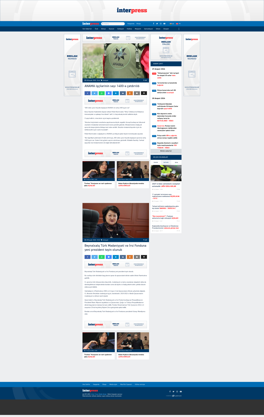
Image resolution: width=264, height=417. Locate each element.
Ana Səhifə (86, 384)
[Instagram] (177, 391)
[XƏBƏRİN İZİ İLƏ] (91, 23)
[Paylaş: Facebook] (88, 93)
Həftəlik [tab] (166, 162)
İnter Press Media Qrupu (98, 394)
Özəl (96, 29)
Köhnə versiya (140, 384)
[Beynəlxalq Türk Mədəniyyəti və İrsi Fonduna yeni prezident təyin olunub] (115, 220)
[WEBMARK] (174, 395)
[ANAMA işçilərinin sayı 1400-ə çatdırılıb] (115, 60)
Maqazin (138, 29)
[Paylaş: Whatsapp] (102, 93)
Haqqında (130, 24)
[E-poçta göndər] (137, 93)
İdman (158, 29)
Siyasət (111, 29)
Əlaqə (138, 24)
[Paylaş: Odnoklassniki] (130, 93)
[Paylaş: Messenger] (109, 93)
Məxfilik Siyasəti (126, 384)
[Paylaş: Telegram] (116, 93)
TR (179, 23)
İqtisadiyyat (148, 29)
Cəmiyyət (120, 29)
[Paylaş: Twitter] (95, 93)
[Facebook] (170, 391)
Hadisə (129, 29)
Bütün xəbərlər (166, 151)
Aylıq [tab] (176, 162)
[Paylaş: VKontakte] (123, 93)
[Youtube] (181, 391)
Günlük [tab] (156, 162)
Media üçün (113, 384)
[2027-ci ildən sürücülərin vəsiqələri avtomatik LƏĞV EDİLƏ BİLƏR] (166, 173)
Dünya (103, 29)
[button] (144, 93)
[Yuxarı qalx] (258, 411)
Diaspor (166, 29)
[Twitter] (173, 391)
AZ (173, 23)
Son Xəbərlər (87, 29)
